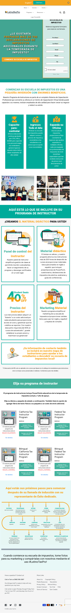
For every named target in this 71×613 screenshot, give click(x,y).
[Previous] (6, 188)
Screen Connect (42, 587)
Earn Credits (53, 589)
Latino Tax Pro (12, 609)
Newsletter (53, 582)
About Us (40, 579)
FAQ (59, 587)
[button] (68, 3)
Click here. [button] (39, 3)
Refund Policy (52, 584)
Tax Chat (52, 587)
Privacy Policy (41, 584)
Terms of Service (42, 589)
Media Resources (42, 582)
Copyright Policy (50, 579)
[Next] (64, 188)
